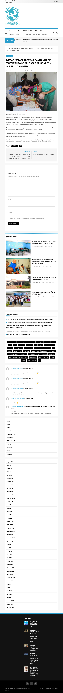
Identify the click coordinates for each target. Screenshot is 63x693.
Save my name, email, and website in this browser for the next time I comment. (27, 218)
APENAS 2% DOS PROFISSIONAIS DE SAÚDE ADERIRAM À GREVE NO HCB (44, 278)
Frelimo (36, 348)
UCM (39, 360)
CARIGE (10, 345)
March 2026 (10, 478)
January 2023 (10, 604)
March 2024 (10, 558)
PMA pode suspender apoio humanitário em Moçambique (34, 647)
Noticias (33, 351)
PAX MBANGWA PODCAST (34, 354)
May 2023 (9, 591)
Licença (42, 688)
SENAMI (52, 357)
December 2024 (10, 528)
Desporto (40, 345)
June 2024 (9, 548)
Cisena (8, 424)
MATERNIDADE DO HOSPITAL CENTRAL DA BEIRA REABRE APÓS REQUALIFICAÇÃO (44, 242)
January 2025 (10, 524)
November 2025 (11, 491)
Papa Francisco (44, 351)
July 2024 (9, 544)
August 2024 (10, 541)
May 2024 (9, 551)
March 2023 (9, 597)
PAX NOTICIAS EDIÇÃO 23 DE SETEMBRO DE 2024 (33, 624)
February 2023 (10, 601)
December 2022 (10, 607)
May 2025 (9, 511)
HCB (21, 146)
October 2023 (10, 574)
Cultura (8, 427)
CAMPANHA (14, 146)
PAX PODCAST (51, 354)
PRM (10, 357)
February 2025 (10, 521)
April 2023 (9, 594)
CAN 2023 (53, 342)
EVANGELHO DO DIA (28, 348)
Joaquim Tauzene (13, 70)
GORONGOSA (47, 348)
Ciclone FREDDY (21, 345)
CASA (10, 31)
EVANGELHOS (39, 31)
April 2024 (9, 554)
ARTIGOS (44, 35)
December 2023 (10, 568)
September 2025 (11, 498)
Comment (10, 180)
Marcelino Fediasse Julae (17, 406)
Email (9, 205)
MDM (20, 351)
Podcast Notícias (14, 35)
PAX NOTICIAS (44, 354)
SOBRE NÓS (27, 35)
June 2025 (9, 508)
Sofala (29, 360)
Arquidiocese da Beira (12, 342)
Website (10, 212)
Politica (9, 444)
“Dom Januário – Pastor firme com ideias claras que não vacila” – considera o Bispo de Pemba (38, 39)
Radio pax (15, 357)
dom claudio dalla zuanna (49, 345)
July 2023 (9, 584)
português (9, 447)
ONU (38, 351)
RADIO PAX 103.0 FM (23, 357)
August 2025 (10, 501)
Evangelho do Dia (11, 434)
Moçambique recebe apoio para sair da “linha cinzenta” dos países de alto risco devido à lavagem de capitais (34, 635)
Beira (19, 342)
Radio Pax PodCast (33, 357)
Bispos (23, 342)
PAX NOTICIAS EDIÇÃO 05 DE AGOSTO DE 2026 (18, 334)
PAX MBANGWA (23, 354)
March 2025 (10, 518)
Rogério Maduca (37, 246)
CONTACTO (36, 35)
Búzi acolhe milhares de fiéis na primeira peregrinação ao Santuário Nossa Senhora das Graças (29, 319)
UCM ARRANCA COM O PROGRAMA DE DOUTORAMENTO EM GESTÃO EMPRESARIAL (28, 331)
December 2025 (10, 488)
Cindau (8, 421)
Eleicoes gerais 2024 (18, 348)
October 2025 (10, 495)
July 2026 (9, 465)
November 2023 (10, 571)
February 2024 (10, 561)
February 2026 (10, 481)
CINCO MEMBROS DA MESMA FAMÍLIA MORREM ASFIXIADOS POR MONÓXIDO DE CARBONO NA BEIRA (44, 261)
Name (9, 199)
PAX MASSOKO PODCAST (13, 354)
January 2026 (10, 485)
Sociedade (10, 56)
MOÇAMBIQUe (26, 351)
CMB (36, 345)
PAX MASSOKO (52, 351)
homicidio (9, 351)
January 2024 (10, 564)
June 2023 (9, 587)
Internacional (10, 437)
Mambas (15, 351)
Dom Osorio (10, 348)
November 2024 (11, 531)
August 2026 (10, 462)
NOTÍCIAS (17, 31)
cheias (15, 345)
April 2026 (9, 475)
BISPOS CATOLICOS (31, 342)
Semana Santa (45, 357)
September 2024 (11, 538)
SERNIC (23, 360)
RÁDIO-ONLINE (27, 31)
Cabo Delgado (39, 342)
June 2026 (9, 468)
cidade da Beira (29, 345)
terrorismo (34, 360)
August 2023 (10, 581)
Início (7, 48)
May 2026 (9, 472)
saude (40, 357)
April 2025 (9, 515)
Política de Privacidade (52, 688)
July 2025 (9, 505)
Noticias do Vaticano (12, 441)
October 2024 (10, 534)
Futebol (41, 348)
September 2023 (11, 577)
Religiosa (9, 451)
